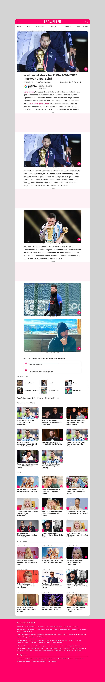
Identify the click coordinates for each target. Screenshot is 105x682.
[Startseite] (52, 21)
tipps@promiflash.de (52, 398)
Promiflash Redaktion (43, 82)
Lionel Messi (29, 92)
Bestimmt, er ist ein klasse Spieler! (41, 372)
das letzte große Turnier (39, 104)
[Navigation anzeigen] (18, 22)
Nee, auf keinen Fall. (36, 365)
